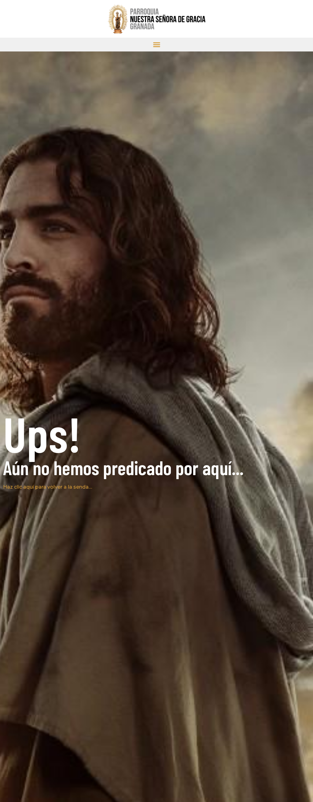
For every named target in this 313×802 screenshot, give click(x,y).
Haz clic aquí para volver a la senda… (47, 487)
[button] (156, 44)
